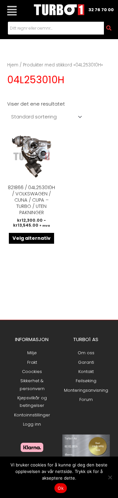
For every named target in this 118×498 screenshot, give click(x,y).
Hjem (12, 65)
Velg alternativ (31, 238)
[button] (11, 10)
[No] (110, 477)
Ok (61, 488)
